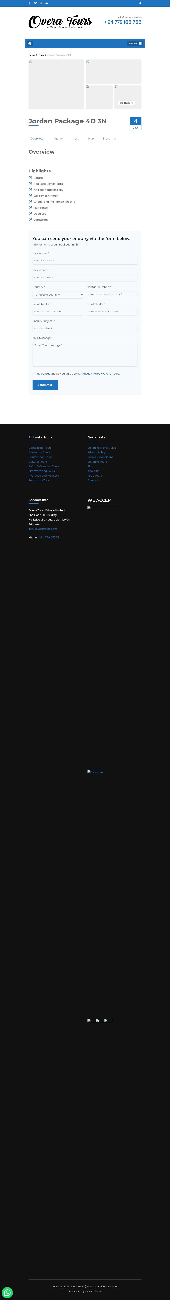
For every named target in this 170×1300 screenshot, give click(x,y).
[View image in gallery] (56, 62)
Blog (90, 466)
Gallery (128, 103)
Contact (92, 480)
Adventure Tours (39, 452)
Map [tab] (91, 138)
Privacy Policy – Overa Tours (100, 374)
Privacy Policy (96, 452)
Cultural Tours (38, 462)
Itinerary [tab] (58, 138)
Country (39, 287)
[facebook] (30, 2)
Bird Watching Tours (42, 471)
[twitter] (35, 2)
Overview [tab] (37, 138)
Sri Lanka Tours (97, 462)
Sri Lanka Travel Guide (101, 448)
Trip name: (40, 244)
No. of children (96, 304)
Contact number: (99, 287)
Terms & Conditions (100, 457)
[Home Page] (30, 43)
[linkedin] (46, 2)
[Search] (140, 3)
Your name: (41, 253)
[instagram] (41, 2)
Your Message (43, 338)
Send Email (45, 385)
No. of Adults (42, 304)
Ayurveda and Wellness (44, 476)
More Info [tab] (109, 138)
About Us (93, 471)
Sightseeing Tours (40, 448)
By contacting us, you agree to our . (78, 374)
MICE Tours (94, 476)
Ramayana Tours (40, 480)
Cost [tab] (76, 138)
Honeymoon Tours (40, 457)
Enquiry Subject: (44, 321)
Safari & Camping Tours (44, 466)
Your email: (41, 270)
